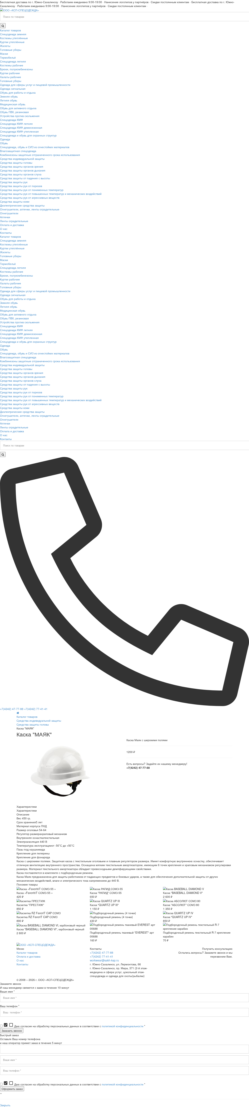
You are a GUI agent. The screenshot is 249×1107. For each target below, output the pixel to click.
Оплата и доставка (28, 956)
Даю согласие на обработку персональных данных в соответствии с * (74, 1026)
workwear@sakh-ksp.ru (104, 960)
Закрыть (5, 1105)
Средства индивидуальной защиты (39, 720)
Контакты (22, 964)
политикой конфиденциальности (122, 1026)
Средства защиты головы (33, 724)
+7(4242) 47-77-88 (11, 709)
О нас (20, 960)
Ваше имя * (7, 991)
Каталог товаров (27, 717)
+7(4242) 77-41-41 (35, 709)
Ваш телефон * (9, 1006)
